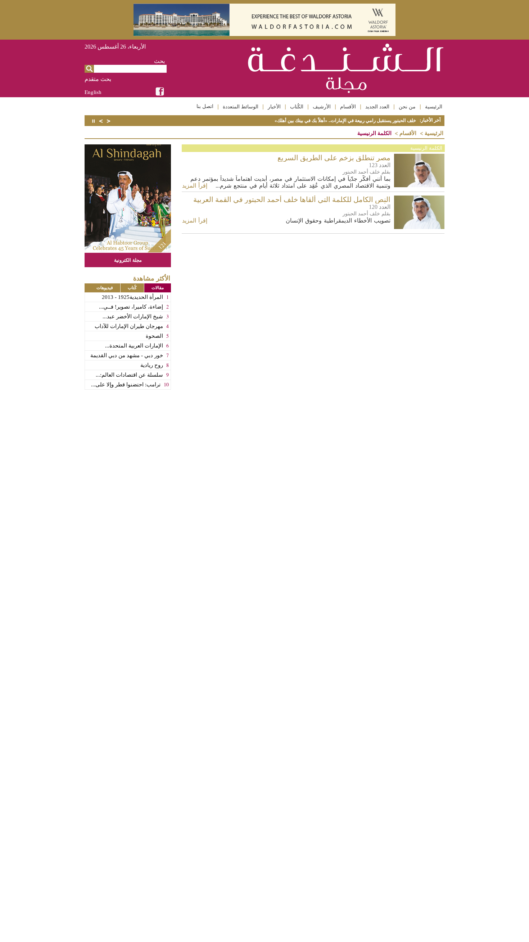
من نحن (407, 106)
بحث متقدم (98, 79)
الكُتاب (296, 106)
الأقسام (348, 106)
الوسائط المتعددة (240, 106)
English (93, 91)
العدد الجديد (377, 106)
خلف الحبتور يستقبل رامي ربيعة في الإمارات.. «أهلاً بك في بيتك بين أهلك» (345, 120)
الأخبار (274, 106)
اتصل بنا (204, 106)
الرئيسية (433, 106)
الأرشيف (322, 106)
